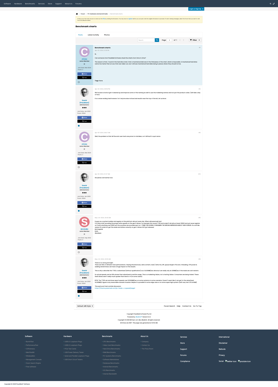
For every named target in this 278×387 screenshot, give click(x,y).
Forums (78, 3)
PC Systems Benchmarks (112, 356)
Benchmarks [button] (30, 3)
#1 (200, 47)
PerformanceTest (32, 345)
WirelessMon (30, 356)
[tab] (80, 35)
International (224, 337)
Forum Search (169, 306)
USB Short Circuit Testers (74, 359)
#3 (200, 133)
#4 (199, 174)
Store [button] (50, 3)
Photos (107, 35)
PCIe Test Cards (70, 349)
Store (182, 343)
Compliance (185, 361)
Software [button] (7, 3)
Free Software (31, 367)
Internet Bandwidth (110, 374)
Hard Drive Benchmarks (111, 349)
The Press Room (147, 349)
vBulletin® (138, 317)
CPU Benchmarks (109, 341)
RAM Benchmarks (109, 352)
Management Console (33, 359)
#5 (199, 218)
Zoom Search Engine (33, 363)
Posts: (80, 70)
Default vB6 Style (84, 306)
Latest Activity (93, 35)
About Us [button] (68, 3)
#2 (200, 89)
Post (85, 77)
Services (183, 337)
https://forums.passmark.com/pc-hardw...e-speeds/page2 (115, 288)
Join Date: (81, 68)
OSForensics (30, 349)
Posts (80, 35)
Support (58, 3)
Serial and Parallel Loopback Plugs (77, 356)
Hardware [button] (18, 3)
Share (85, 74)
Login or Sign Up (195, 9)
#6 (199, 259)
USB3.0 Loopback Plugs (73, 341)
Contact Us (186, 306)
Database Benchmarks (111, 363)
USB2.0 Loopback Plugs (73, 345)
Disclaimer (223, 343)
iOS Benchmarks (109, 370)
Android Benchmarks (110, 367)
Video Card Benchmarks (111, 345)
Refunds (222, 349)
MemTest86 (30, 352)
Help (178, 306)
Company (145, 341)
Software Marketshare (111, 359)
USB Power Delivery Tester (74, 352)
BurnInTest (30, 341)
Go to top (197, 306)
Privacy (222, 355)
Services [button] (41, 3)
